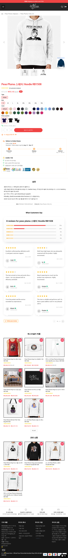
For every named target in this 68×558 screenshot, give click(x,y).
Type (2, 94)
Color (2, 106)
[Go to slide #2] (34, 73)
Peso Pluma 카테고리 (27, 14)
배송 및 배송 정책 (40, 526)
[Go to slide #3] (43, 73)
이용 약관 (21, 528)
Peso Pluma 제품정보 (11, 14)
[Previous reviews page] (54, 321)
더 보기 (34, 430)
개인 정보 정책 (23, 531)
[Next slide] (64, 42)
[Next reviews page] (62, 321)
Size (2, 100)
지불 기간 (38, 528)
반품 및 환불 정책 (40, 531)
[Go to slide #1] (25, 73)
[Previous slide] (4, 42)
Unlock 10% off (3, 550)
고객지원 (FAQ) (40, 536)
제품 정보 (21, 526)
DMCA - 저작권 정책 (24, 533)
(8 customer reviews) (15, 88)
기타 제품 (38, 533)
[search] (62, 7)
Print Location (5, 116)
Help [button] (65, 555)
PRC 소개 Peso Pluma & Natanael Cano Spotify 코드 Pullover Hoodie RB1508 (13, 495)
